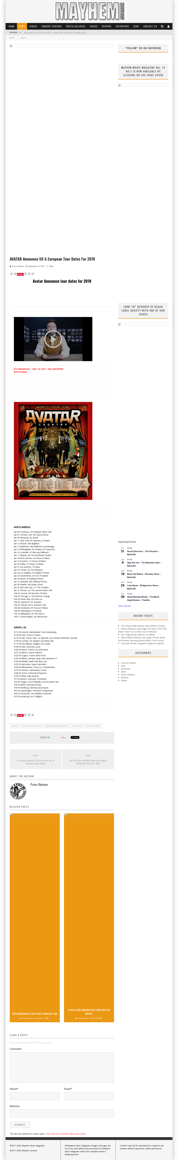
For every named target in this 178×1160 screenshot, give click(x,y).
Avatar (15, 726)
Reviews (106, 26)
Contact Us (150, 26)
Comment (16, 1049)
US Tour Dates (93, 726)
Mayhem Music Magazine (57, 726)
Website (15, 1106)
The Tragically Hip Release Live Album (138, 634)
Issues (33, 26)
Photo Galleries (75, 26)
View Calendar (124, 605)
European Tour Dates (31, 726)
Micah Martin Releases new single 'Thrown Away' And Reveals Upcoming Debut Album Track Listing (63, 33)
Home (12, 26)
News (22, 26)
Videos (94, 26)
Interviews (122, 26)
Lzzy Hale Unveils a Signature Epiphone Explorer (142, 643)
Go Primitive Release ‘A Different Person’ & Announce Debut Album (35, 762)
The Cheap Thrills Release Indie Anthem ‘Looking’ (143, 625)
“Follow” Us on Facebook (143, 48)
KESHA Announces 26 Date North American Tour (34, 1013)
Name (14, 1089)
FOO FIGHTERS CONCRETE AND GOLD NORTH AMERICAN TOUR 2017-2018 (88, 762)
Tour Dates (77, 726)
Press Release (18, 266)
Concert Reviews (52, 26)
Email (68, 1089)
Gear (136, 26)
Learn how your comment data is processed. (65, 1133)
